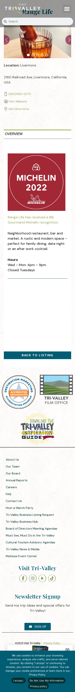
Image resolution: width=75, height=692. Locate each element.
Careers (11, 487)
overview (14, 134)
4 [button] (42, 55)
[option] (37, 40)
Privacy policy (38, 686)
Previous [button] (7, 40)
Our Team (12, 466)
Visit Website (18, 101)
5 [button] (46, 55)
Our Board (13, 473)
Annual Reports (17, 480)
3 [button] (37, 55)
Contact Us (14, 501)
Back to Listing (37, 355)
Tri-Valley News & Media (22, 549)
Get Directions (19, 109)
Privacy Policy (52, 643)
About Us (12, 460)
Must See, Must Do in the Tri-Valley (30, 535)
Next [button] (68, 40)
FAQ (8, 494)
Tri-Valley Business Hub (22, 522)
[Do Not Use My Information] (70, 671)
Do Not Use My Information (47, 680)
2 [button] (33, 55)
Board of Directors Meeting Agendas (31, 529)
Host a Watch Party (19, 508)
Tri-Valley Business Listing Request (30, 515)
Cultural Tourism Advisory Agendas (30, 542)
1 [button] (28, 55)
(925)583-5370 (20, 94)
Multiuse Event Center (21, 556)
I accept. (18, 680)
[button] (66, 9)
